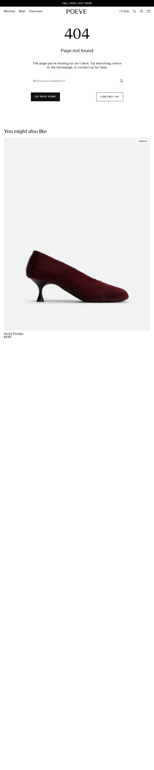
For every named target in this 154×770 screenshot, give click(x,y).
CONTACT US (109, 97)
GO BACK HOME (45, 96)
